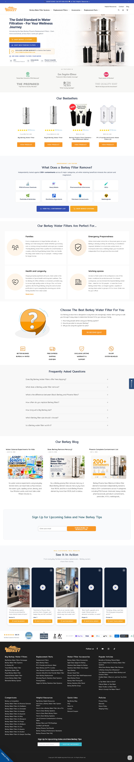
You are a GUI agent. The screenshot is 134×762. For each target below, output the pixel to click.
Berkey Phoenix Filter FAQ (44, 733)
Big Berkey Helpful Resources (45, 701)
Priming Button (40, 680)
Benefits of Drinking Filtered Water (109, 660)
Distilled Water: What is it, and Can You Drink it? (112, 678)
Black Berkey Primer (73, 678)
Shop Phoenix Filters (43, 621)
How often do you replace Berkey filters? (67, 402)
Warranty (101, 703)
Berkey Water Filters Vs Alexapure (15, 719)
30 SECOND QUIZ (94, 332)
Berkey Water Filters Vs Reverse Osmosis (18, 703)
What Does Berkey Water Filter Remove (111, 667)
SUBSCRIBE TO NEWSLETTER (81, 529)
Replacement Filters (60, 10)
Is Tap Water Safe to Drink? (107, 681)
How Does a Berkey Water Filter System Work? (48, 704)
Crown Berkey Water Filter (13, 678)
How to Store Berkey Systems (45, 716)
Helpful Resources (111, 6)
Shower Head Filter (73, 673)
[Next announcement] (128, 1)
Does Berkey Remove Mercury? (60, 449)
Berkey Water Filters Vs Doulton (15, 731)
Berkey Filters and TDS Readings (46, 723)
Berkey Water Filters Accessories (77, 660)
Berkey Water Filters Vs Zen (13, 726)
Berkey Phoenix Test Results (45, 728)
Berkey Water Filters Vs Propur (14, 721)
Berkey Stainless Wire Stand (76, 683)
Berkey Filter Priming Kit (74, 680)
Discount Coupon (72, 711)
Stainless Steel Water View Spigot (77, 668)
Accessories (76, 10)
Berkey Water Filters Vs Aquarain (15, 714)
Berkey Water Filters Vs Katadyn (15, 711)
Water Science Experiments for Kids (20, 449)
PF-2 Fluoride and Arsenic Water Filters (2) (108, 138)
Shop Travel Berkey (116, 621)
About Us (70, 706)
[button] (40, 10)
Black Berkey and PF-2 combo (45, 668)
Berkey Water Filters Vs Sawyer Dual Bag (18, 734)
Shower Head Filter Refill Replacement (79, 675)
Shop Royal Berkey (92, 621)
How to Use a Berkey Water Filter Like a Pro (49, 708)
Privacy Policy (103, 701)
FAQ (68, 703)
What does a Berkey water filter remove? (67, 387)
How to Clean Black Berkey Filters (46, 713)
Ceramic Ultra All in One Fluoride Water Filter (50, 673)
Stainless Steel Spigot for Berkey (77, 665)
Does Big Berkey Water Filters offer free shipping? (67, 379)
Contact (121, 6)
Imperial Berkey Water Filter (13, 675)
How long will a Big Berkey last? (67, 410)
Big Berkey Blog (72, 701)
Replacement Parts (91, 10)
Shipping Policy (103, 708)
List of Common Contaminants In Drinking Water (49, 719)
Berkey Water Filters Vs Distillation (15, 706)
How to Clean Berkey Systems (45, 711)
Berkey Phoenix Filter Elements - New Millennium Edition (80, 138)
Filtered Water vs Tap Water (107, 684)
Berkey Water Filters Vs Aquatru (15, 729)
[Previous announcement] (5, 1)
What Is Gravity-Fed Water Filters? (109, 689)
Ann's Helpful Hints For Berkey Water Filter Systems (112, 664)
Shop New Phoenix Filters (25, 45)
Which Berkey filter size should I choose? (67, 417)
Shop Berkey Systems (23, 39)
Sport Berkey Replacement (44, 675)
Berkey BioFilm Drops (74, 685)
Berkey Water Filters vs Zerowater (15, 708)
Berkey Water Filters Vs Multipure (15, 724)
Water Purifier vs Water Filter (107, 687)
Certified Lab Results (42, 725)
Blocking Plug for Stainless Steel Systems (49, 678)
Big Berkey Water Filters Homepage (16, 660)
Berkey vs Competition (12, 701)
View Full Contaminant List (54, 208)
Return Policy (103, 706)
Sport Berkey (71, 670)
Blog (127, 6)
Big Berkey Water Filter (26, 137)
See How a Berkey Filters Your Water (26, 56)
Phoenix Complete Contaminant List (103, 449)
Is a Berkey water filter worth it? (67, 425)
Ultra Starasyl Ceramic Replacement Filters (49, 670)
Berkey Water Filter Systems (40, 10)
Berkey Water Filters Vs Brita (14, 716)
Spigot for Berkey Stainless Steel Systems (49, 683)
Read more (29, 294)
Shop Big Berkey (19, 621)
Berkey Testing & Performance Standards (49, 731)
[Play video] (18, 587)
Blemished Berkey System (13, 680)
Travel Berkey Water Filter (13, 668)
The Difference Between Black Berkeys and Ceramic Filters (112, 673)
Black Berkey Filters (42, 662)
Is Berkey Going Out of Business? (109, 670)
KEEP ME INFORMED (71, 744)
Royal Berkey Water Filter (53, 137)
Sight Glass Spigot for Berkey (76, 662)
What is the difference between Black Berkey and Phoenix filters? (67, 394)
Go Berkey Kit (9, 665)
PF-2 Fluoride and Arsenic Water (46, 665)
